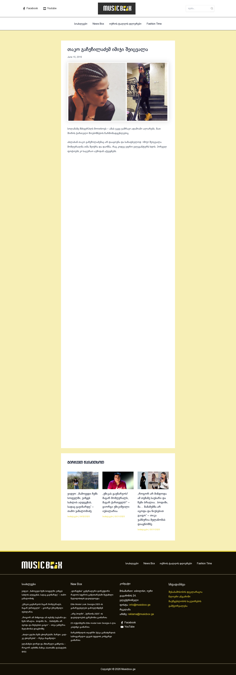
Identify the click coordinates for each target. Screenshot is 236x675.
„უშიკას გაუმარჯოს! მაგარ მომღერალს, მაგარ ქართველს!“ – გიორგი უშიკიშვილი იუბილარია (116, 503)
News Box (98, 24)
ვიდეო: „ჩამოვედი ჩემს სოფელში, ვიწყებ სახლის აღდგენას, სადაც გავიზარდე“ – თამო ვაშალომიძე (82, 503)
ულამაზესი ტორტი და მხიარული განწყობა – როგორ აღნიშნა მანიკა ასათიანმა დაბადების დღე (44, 648)
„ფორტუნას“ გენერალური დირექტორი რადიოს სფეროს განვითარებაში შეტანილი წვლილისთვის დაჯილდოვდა (92, 595)
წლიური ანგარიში (180, 597)
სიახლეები (80, 24)
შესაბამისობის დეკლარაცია (186, 592)
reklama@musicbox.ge (141, 614)
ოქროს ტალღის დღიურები (125, 24)
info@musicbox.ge (139, 605)
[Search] (212, 8)
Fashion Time (154, 24)
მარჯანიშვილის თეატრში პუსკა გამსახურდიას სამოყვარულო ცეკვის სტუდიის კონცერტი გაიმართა (93, 636)
